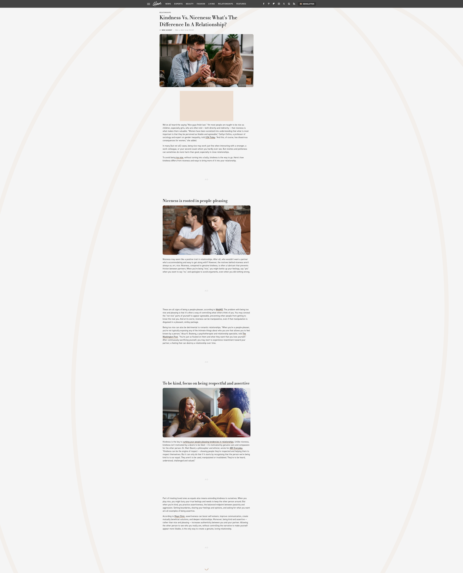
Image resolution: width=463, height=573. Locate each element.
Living (211, 4)
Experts (178, 4)
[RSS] (294, 4)
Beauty (190, 4)
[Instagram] (279, 4)
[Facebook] (263, 4)
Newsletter (308, 4)
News (168, 4)
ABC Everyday (236, 448)
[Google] (289, 4)
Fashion (201, 4)
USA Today (210, 137)
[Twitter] (284, 4)
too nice (179, 157)
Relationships (225, 4)
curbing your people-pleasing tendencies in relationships (208, 441)
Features (241, 4)
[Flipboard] (273, 4)
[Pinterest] (268, 4)
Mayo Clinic (179, 516)
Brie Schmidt (167, 30)
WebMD (219, 309)
